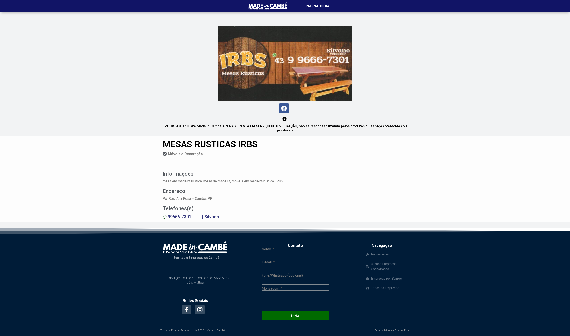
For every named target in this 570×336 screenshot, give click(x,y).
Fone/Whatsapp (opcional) (282, 275)
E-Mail (267, 262)
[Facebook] (284, 108)
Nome (267, 249)
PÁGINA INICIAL (318, 6)
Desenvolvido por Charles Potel (392, 330)
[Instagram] (200, 309)
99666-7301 (179, 216)
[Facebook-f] (186, 309)
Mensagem (271, 288)
